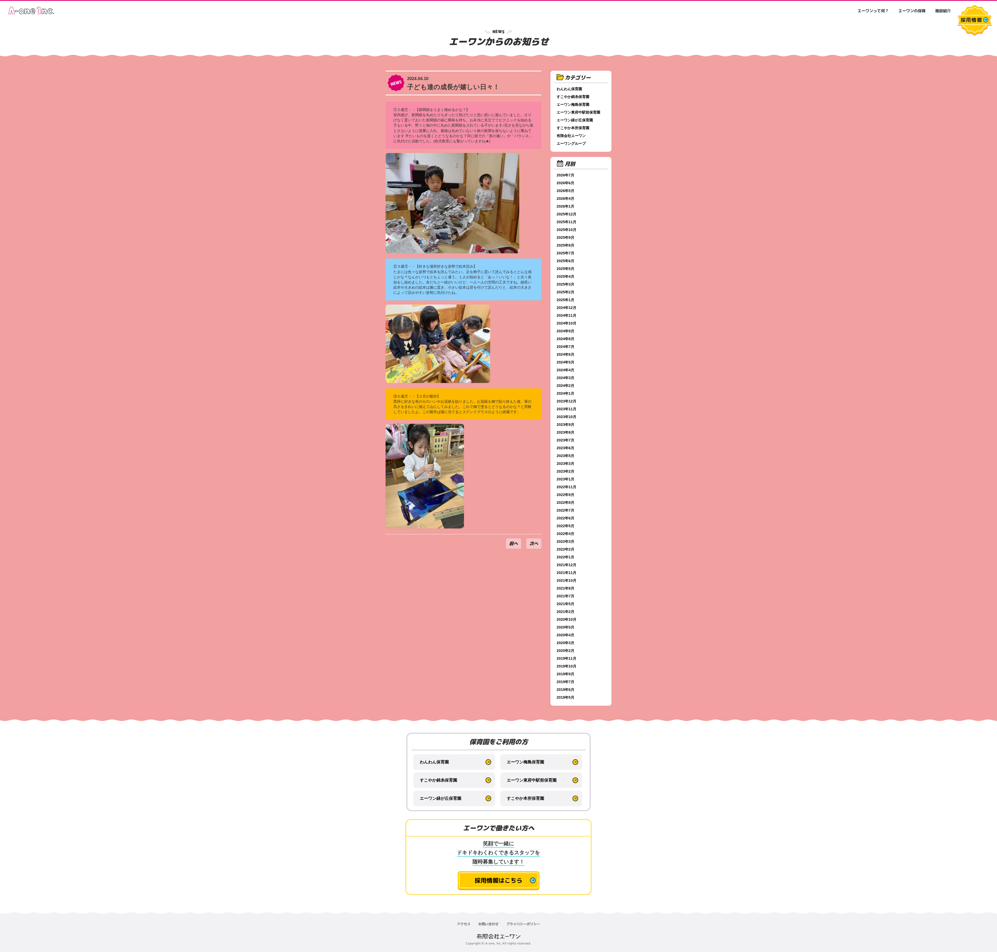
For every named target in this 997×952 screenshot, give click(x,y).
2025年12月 (566, 214)
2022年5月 (565, 526)
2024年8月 (565, 339)
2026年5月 (565, 191)
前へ (513, 543)
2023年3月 (565, 463)
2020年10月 (566, 619)
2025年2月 (565, 292)
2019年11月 (566, 658)
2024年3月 (565, 378)
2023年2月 (565, 471)
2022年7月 (565, 510)
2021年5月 (565, 604)
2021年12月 (566, 565)
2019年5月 (565, 697)
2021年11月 (566, 573)
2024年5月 (565, 362)
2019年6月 (565, 689)
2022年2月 (565, 549)
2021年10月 (566, 580)
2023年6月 (565, 448)
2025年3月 (565, 284)
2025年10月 (566, 230)
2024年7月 (565, 347)
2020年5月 (565, 627)
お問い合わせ (488, 924)
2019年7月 (565, 682)
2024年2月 (565, 386)
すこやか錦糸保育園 (573, 97)
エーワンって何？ (873, 11)
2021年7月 (565, 596)
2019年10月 (566, 666)
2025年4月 (565, 276)
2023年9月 (565, 424)
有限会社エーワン (571, 136)
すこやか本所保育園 (573, 128)
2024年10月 (566, 323)
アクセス (463, 924)
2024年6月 (565, 354)
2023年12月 (566, 401)
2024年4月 (565, 370)
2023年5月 (565, 456)
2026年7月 (565, 175)
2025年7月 (565, 253)
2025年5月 (565, 269)
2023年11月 (566, 409)
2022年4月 (565, 534)
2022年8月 (565, 502)
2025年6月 (565, 261)
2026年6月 (565, 183)
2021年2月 (565, 612)
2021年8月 (565, 588)
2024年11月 (566, 315)
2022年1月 (565, 557)
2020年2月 (565, 651)
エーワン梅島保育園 (573, 104)
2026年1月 (565, 206)
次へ (533, 543)
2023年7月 (565, 440)
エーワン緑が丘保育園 (575, 120)
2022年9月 (565, 495)
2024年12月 (566, 308)
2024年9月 (565, 331)
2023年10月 (566, 417)
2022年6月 (565, 518)
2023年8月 (565, 432)
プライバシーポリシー (523, 924)
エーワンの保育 (912, 11)
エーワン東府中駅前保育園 (578, 112)
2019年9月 (565, 674)
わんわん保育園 (569, 89)
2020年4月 (565, 635)
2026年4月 (565, 198)
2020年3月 (565, 643)
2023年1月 (565, 479)
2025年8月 (565, 245)
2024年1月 (565, 393)
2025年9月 (565, 237)
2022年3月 (565, 541)
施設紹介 (943, 11)
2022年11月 (566, 487)
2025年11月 (566, 222)
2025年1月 (565, 300)
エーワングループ (571, 143)
